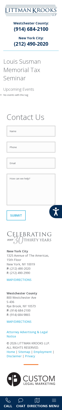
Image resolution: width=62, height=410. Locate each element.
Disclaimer (14, 356)
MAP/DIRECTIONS (19, 280)
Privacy (30, 356)
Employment (43, 352)
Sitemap (24, 352)
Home (11, 352)
